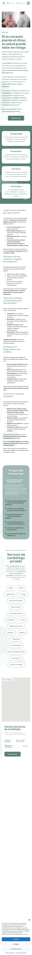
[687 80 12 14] (17, 3)
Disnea (21, 588)
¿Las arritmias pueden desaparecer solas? (15, 481)
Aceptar (16, 939)
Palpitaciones (10, 594)
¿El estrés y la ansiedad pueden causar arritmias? (16, 509)
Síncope (23, 594)
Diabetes (22, 632)
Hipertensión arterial (16, 626)
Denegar (16, 944)
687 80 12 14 (21, 3)
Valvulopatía (10, 620)
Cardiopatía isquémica (16, 613)
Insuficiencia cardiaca (16, 600)
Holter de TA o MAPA (16, 664)
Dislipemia (10, 632)
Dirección (11, 3)
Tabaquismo (16, 639)
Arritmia (22, 620)
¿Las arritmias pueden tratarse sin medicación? (16, 523)
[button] (29, 920)
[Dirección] (8, 3)
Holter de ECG (16, 658)
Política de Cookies (10, 953)
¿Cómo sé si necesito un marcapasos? (15, 529)
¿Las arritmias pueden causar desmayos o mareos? (14, 516)
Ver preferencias (16, 949)
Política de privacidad (20, 953)
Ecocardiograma (16, 645)
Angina (11, 588)
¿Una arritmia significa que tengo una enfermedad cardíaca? (15, 503)
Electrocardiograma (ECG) (16, 652)
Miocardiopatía (16, 607)
